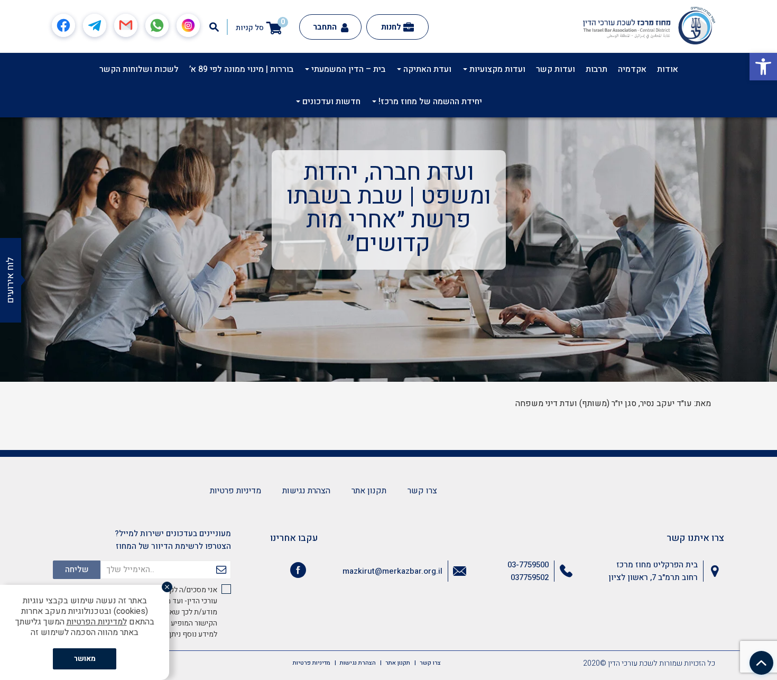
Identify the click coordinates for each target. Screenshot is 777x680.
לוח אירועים (10, 280)
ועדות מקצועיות (496, 69)
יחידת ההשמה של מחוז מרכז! (429, 101)
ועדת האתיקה (426, 69)
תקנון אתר (369, 490)
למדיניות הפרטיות (97, 621)
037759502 (530, 577)
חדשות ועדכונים (330, 101)
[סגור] (167, 587)
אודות (667, 69)
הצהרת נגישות (306, 490)
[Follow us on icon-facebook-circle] (298, 572)
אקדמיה (632, 69)
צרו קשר (422, 490)
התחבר (326, 27)
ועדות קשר (555, 69)
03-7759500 (528, 565)
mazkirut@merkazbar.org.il (392, 571)
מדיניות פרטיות (235, 490)
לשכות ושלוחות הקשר (139, 69)
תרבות (596, 69)
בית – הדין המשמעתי (347, 69)
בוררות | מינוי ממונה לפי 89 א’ (241, 69)
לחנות (391, 27)
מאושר (85, 658)
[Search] (214, 27)
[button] (763, 66)
